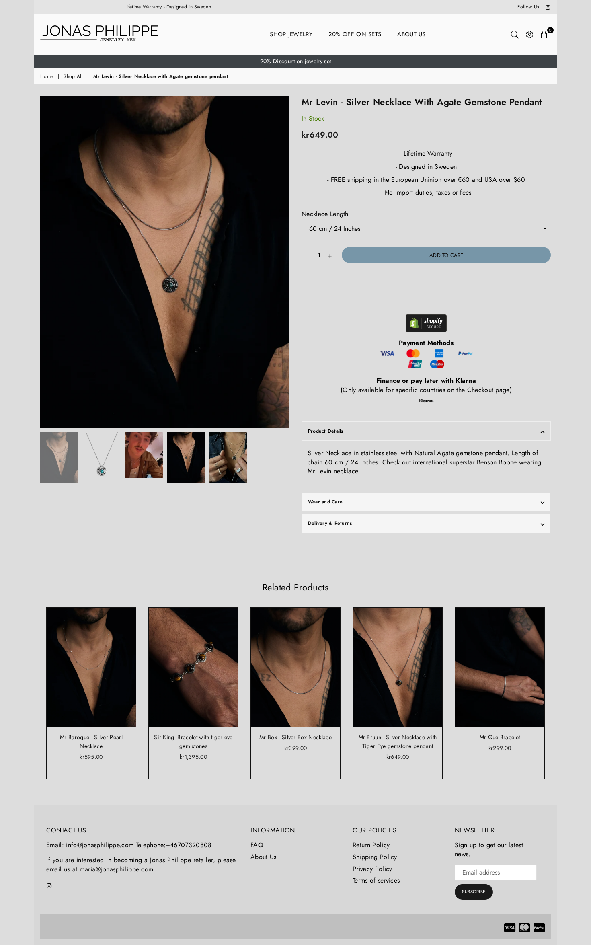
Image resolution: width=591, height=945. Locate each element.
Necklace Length (325, 214)
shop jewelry (291, 34)
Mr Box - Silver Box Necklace (295, 737)
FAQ (256, 845)
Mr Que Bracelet (500, 737)
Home (46, 76)
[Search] (514, 34)
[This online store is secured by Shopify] (426, 324)
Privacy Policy (372, 868)
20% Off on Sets (355, 34)
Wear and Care (325, 501)
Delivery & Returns (330, 523)
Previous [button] (47, 262)
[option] (295, 62)
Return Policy (371, 845)
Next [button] (282, 262)
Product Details (325, 431)
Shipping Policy (375, 856)
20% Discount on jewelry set (295, 61)
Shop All (73, 76)
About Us (411, 34)
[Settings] (529, 34)
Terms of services (376, 880)
